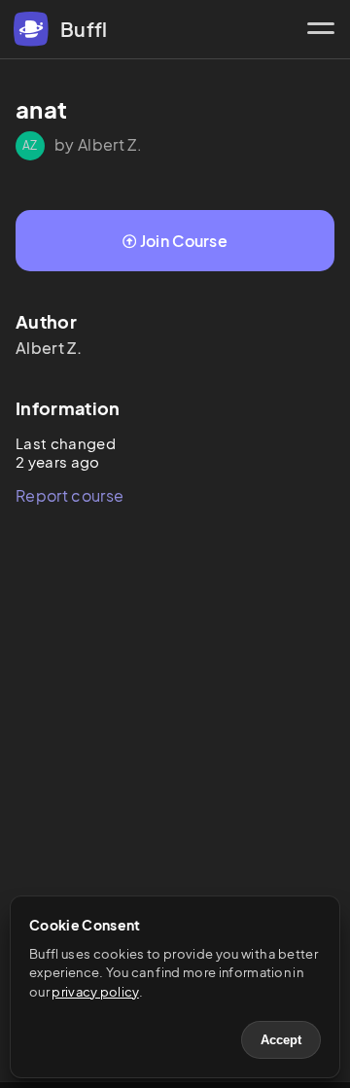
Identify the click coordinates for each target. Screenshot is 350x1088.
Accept (281, 1040)
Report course (69, 495)
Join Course (184, 240)
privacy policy (95, 992)
